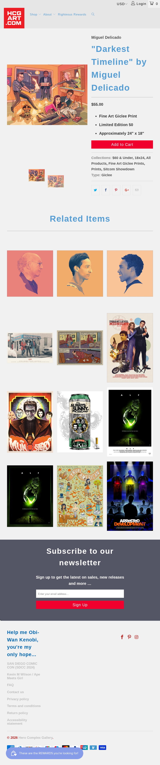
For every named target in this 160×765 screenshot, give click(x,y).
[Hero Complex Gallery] (15, 18)
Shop (34, 14)
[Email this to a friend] (137, 190)
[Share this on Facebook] (106, 190)
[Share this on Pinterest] (116, 190)
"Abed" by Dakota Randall (80, 273)
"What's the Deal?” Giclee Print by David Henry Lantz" (30, 347)
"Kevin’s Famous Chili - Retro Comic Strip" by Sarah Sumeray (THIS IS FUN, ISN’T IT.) (80, 347)
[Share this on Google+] (126, 190)
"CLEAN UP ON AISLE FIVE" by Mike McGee (130, 347)
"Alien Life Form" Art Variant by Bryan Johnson (30, 496)
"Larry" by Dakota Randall (30, 273)
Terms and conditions (24, 706)
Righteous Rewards (72, 14)
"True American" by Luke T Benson (80, 496)
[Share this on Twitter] (95, 190)
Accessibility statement (17, 722)
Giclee (106, 175)
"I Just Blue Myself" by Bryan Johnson (130, 496)
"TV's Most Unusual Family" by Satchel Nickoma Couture (30, 422)
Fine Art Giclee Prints (126, 163)
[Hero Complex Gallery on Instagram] (137, 637)
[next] (83, 94)
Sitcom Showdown (118, 169)
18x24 (139, 158)
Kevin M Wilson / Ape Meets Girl (23, 676)
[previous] (11, 94)
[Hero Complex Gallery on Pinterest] (129, 637)
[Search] (93, 14)
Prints (96, 169)
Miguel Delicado (106, 37)
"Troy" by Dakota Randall (130, 273)
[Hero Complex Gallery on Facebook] (122, 637)
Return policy (17, 713)
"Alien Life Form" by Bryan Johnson (130, 422)
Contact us (15, 692)
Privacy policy (18, 699)
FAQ (10, 685)
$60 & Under (122, 158)
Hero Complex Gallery (35, 738)
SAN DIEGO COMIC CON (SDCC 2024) (22, 665)
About (48, 14)
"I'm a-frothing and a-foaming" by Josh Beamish (80, 422)
